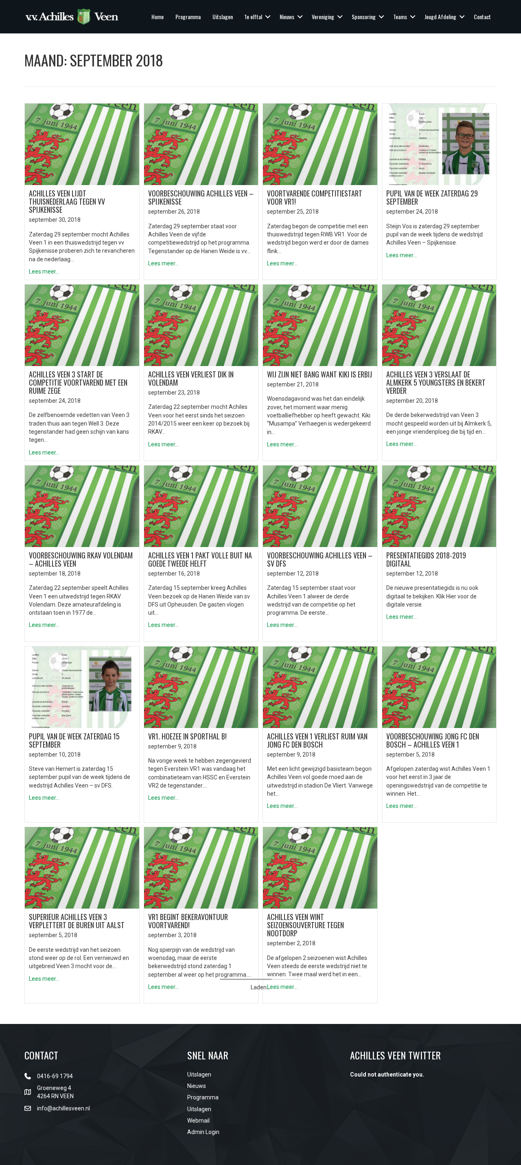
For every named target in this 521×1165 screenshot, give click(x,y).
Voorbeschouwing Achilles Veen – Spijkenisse (201, 197)
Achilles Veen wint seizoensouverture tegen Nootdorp (305, 924)
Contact (482, 16)
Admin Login (203, 1132)
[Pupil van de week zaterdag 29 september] (439, 144)
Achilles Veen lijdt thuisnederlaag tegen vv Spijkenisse (67, 201)
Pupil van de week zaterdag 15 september (74, 740)
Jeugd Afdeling (440, 16)
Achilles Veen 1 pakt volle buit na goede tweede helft (200, 559)
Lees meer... (44, 271)
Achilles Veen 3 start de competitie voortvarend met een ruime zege (78, 382)
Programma (188, 16)
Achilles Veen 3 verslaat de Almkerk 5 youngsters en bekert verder (436, 382)
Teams (400, 16)
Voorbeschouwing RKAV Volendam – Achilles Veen (81, 559)
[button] (268, 16)
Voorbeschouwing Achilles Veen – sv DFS (319, 559)
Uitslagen (222, 16)
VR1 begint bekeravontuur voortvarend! (188, 920)
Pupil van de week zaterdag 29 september (432, 197)
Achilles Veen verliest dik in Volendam (191, 378)
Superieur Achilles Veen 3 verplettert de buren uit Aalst (77, 920)
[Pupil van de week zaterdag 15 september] (82, 686)
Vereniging (323, 16)
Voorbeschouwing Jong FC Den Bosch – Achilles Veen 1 (432, 740)
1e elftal (253, 16)
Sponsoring (364, 16)
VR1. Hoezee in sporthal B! (187, 736)
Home (157, 16)
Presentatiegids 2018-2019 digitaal (426, 559)
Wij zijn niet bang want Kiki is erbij (319, 374)
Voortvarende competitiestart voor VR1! (314, 197)
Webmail (198, 1120)
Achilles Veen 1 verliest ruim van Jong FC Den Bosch (317, 740)
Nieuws (287, 16)
